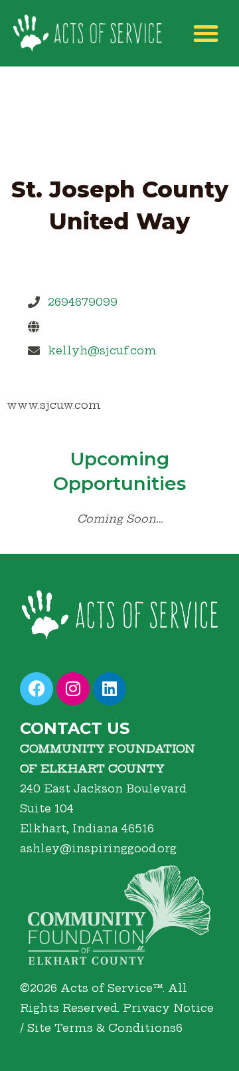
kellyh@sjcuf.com (102, 350)
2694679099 (83, 301)
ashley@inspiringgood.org (98, 848)
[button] (206, 33)
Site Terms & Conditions (101, 1027)
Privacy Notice (168, 1007)
